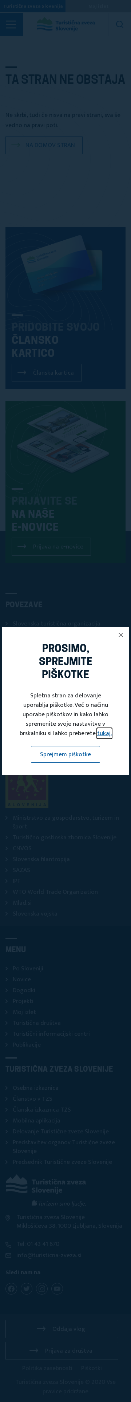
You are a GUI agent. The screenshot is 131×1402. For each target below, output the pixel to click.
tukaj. (104, 733)
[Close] (121, 635)
